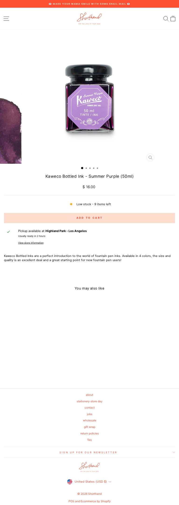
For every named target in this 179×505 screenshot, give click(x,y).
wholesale (89, 420)
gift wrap (89, 427)
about (89, 394)
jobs (89, 414)
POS (71, 501)
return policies (89, 433)
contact (90, 407)
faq (89, 439)
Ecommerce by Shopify (96, 501)
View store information (31, 242)
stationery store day (90, 401)
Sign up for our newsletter (88, 452)
